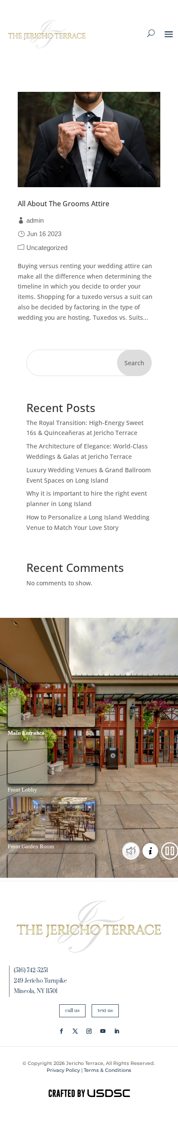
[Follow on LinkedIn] (116, 1031)
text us (105, 1010)
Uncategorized (46, 247)
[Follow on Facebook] (61, 1031)
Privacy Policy (63, 1070)
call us (72, 1010)
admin (35, 220)
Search (134, 363)
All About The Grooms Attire (63, 203)
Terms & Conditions (107, 1070)
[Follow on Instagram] (89, 1031)
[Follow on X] (75, 1031)
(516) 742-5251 (31, 970)
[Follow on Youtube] (103, 1031)
